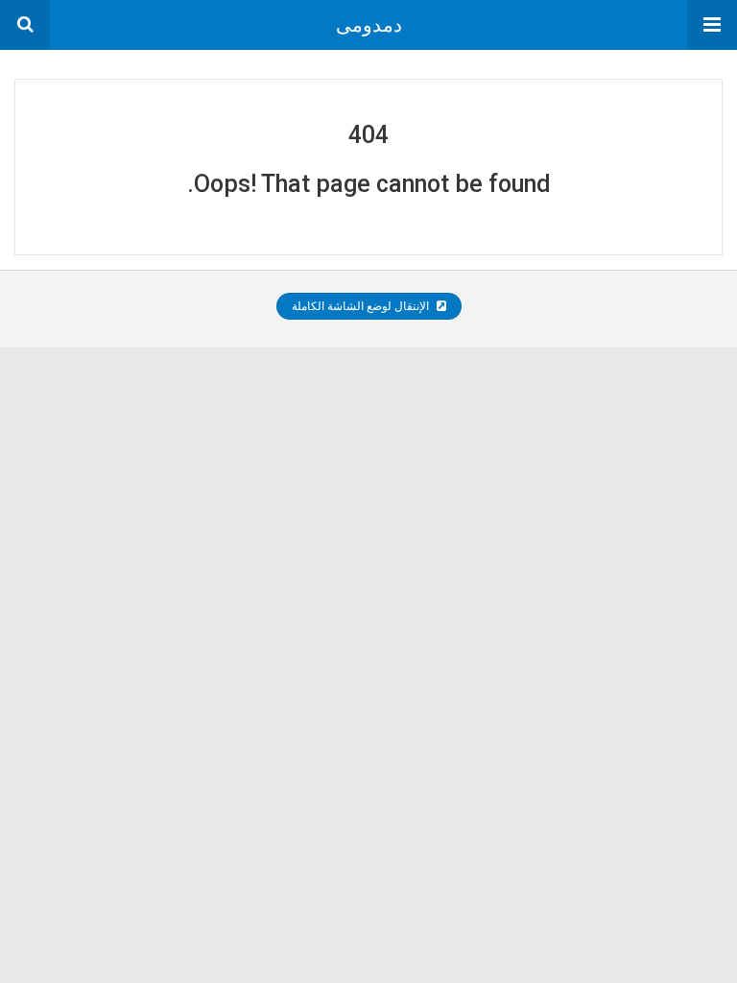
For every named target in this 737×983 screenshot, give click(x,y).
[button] (712, 25)
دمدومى (369, 24)
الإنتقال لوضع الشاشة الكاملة (362, 306)
